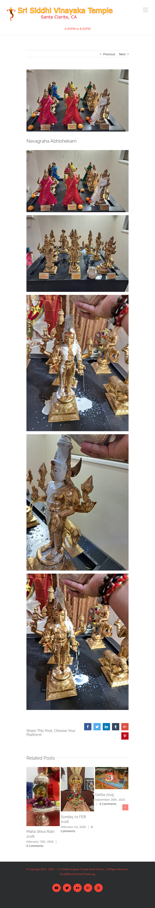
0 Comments (34, 846)
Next (122, 54)
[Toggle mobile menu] (146, 10)
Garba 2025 (104, 794)
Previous (109, 54)
